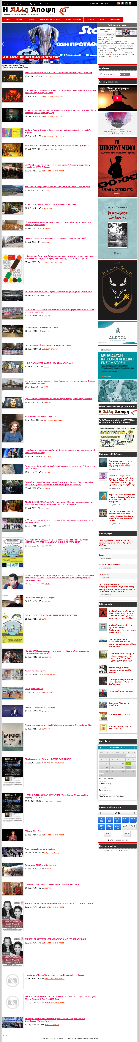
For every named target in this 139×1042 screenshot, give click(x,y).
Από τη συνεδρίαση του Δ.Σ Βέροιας (40, 597)
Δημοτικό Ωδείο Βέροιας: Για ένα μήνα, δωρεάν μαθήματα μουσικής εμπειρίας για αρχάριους (122, 498)
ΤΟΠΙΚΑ (7, 20)
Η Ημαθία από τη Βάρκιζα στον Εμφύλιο (120, 727)
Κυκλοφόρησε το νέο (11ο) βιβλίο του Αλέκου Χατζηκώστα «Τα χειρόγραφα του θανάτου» (122, 628)
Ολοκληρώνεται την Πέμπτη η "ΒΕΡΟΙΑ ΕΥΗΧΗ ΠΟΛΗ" (48, 759)
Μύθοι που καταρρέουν (109, 565)
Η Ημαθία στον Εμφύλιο (119, 715)
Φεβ (109, 820)
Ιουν (101, 827)
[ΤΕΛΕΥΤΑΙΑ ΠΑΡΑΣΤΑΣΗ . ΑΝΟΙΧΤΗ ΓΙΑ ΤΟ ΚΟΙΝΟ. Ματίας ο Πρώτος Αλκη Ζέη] (12, 82)
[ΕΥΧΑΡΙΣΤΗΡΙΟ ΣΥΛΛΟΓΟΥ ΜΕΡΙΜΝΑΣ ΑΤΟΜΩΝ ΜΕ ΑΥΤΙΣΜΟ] (12, 642)
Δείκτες (102, 555)
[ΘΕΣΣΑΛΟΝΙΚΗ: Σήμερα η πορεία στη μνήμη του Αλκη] (12, 355)
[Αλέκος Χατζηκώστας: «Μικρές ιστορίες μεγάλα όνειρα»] (103, 673)
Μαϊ (133, 820)
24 (101, 771)
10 (101, 763)
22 (128, 767)
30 (133, 771)
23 (133, 767)
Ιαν (101, 820)
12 (112, 763)
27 (117, 771)
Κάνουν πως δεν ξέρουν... (36, 671)
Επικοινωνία (44, 4)
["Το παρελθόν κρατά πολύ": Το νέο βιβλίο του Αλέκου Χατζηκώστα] (103, 685)
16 (133, 763)
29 (128, 771)
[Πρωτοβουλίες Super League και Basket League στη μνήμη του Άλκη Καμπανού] (12, 408)
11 (107, 763)
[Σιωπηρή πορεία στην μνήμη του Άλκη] (12, 337)
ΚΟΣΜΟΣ (31, 20)
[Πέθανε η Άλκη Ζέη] (12, 841)
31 (101, 775)
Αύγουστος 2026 (117, 748)
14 (123, 763)
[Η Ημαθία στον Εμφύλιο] (103, 720)
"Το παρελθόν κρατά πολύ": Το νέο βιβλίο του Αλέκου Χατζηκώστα (122, 681)
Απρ (125, 820)
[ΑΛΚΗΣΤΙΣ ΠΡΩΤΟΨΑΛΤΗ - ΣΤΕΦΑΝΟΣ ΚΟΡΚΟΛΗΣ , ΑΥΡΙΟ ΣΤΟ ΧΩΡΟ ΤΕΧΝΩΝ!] (12, 931)
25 (107, 771)
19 (112, 767)
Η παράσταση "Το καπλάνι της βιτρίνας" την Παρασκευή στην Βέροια (54, 975)
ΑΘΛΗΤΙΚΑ (90, 20)
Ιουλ (109, 827)
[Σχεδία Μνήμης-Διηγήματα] (103, 696)
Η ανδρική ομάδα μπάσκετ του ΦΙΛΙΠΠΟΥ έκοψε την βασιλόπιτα (52, 884)
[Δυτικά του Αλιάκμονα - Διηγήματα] (103, 708)
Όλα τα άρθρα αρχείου (118, 840)
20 (117, 767)
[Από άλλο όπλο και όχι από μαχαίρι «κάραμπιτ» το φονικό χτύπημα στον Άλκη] (12, 301)
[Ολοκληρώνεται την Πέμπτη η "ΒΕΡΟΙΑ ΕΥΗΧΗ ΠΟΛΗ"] (12, 787)
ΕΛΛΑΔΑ (19, 20)
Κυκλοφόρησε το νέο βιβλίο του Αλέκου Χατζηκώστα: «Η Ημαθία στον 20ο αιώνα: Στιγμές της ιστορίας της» (121, 657)
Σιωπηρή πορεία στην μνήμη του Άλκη (41, 327)
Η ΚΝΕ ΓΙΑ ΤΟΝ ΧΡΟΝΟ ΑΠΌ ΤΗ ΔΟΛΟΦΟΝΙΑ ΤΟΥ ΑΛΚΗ (49, 363)
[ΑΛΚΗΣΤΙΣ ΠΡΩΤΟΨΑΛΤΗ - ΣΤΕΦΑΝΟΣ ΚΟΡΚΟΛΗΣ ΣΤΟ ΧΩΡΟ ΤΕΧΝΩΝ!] (12, 967)
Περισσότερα (113, 56)
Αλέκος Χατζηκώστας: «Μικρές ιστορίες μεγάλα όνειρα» (120, 670)
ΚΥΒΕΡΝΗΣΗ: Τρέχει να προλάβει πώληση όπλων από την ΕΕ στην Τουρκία (57, 187)
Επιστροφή (5, 1035)
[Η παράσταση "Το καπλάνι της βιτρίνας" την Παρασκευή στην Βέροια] (12, 988)
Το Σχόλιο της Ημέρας (51, 853)
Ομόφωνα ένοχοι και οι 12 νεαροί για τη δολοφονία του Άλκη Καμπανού (55, 238)
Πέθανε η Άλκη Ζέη (33, 831)
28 (123, 771)
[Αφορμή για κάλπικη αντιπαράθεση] (12, 857)
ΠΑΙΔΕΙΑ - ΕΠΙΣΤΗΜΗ (73, 20)
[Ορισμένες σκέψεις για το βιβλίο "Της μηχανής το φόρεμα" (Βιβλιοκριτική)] (103, 466)
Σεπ (125, 826)
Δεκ (127, 833)
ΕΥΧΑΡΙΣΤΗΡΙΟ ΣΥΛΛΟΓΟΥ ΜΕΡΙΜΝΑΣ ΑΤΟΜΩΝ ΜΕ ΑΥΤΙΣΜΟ (51, 615)
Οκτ (133, 826)
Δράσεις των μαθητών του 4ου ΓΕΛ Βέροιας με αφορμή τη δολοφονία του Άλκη (58, 725)
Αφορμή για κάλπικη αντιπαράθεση (40, 849)
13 (117, 763)
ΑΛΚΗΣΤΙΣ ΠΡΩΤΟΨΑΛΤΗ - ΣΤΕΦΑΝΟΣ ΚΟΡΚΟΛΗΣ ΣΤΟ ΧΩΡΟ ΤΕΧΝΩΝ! (55, 939)
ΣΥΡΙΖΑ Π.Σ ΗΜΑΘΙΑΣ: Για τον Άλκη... (41, 707)
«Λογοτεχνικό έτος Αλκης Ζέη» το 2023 (41, 416)
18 (107, 767)
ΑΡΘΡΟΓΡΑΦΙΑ (115, 20)
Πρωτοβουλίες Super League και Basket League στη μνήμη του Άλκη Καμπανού (58, 399)
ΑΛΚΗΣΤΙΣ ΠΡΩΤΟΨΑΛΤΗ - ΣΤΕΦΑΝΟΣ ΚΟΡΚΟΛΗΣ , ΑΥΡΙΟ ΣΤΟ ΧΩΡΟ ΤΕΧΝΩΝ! (59, 903)
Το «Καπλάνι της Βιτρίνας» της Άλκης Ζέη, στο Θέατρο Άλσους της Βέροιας (57, 145)
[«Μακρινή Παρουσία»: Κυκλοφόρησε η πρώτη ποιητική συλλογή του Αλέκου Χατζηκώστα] (103, 645)
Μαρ (117, 820)
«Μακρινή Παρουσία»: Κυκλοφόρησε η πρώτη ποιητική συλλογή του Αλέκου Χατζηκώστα (122, 642)
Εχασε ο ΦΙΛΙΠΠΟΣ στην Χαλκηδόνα (40, 865)
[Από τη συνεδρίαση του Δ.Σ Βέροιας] (12, 607)
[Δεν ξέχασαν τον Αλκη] (12, 699)
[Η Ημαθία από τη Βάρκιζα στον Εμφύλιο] (103, 731)
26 (112, 771)
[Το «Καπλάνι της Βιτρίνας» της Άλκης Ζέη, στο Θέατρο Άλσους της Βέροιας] (12, 156)
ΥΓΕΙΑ (102, 20)
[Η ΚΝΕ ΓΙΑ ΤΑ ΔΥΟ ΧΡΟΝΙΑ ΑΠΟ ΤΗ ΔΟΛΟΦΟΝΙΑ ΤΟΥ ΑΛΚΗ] (12, 214)
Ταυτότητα (19, 4)
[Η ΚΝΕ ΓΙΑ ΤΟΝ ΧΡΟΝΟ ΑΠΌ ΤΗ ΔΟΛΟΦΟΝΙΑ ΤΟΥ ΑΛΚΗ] (12, 372)
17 (101, 767)
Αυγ (117, 827)
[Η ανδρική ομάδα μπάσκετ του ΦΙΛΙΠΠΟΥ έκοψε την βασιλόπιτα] (12, 895)
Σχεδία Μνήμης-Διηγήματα (121, 691)
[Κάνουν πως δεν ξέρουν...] (12, 680)
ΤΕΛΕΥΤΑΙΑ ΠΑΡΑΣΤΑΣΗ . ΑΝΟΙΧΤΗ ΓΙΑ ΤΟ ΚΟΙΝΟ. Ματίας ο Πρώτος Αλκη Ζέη (58, 73)
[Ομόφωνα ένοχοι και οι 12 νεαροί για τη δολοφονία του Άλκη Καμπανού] (12, 248)
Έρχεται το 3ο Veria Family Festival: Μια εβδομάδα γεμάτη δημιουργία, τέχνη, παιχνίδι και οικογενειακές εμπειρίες (121, 516)
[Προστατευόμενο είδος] (126, 37)
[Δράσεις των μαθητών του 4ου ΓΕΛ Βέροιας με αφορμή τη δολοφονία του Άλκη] (12, 751)
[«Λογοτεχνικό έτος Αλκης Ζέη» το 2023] (12, 442)
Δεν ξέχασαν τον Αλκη (34, 689)
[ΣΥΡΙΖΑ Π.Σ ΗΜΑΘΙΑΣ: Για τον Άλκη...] (12, 717)
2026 (117, 813)
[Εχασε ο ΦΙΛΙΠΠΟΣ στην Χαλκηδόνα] (12, 876)
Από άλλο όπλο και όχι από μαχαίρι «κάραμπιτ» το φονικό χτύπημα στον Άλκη (58, 292)
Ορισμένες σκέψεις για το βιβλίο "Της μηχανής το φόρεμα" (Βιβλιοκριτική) (120, 463)
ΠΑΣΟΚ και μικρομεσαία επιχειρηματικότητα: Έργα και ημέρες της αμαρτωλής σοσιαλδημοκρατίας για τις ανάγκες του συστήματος (117, 587)
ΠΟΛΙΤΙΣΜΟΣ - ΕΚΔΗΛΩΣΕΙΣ (50, 20)
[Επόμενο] (135, 748)
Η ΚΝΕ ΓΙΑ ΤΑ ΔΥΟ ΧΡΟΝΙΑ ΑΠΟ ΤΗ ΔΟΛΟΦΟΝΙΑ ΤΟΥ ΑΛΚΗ (50, 205)
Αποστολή (104, 574)
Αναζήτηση (31, 4)
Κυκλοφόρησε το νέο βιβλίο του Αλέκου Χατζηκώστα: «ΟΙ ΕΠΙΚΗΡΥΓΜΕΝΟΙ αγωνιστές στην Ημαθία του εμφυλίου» (122, 614)
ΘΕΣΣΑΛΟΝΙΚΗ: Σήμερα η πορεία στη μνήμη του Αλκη (48, 345)
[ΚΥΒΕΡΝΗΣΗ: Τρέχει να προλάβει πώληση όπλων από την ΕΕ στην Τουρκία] (12, 196)
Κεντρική (7, 4)
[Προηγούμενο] (100, 748)
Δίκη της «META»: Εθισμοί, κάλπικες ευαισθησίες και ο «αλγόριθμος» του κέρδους (115, 542)
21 (123, 767)
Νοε (107, 833)
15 (128, 763)
